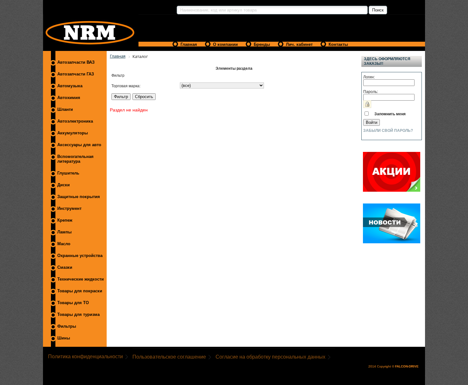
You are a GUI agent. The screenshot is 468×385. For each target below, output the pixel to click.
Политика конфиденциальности (85, 356)
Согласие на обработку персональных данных (270, 357)
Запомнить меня (390, 114)
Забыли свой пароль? (388, 130)
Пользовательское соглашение (169, 357)
